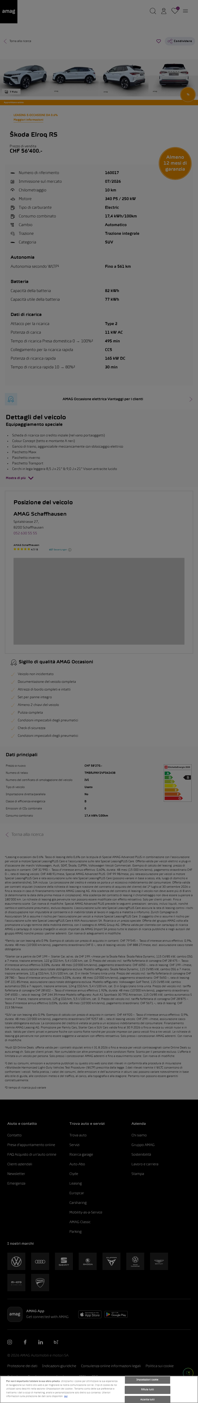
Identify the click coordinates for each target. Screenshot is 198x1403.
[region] (99, 1389)
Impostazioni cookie (147, 1380)
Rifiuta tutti (147, 1390)
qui (65, 1396)
